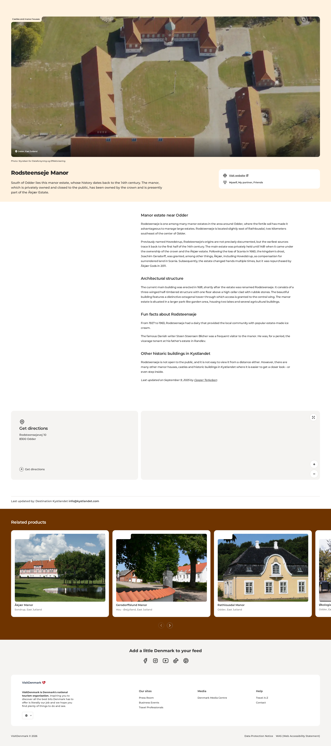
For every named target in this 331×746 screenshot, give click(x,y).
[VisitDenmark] (34, 682)
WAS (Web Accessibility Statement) (298, 736)
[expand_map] (313, 417)
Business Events (149, 702)
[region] (230, 445)
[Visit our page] (155, 661)
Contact (261, 702)
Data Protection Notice (258, 736)
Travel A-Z (262, 697)
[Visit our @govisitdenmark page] (176, 661)
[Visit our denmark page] (145, 661)
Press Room (146, 697)
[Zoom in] (314, 464)
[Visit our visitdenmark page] (166, 661)
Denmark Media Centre (212, 697)
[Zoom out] (314, 474)
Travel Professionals (151, 707)
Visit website (237, 175)
